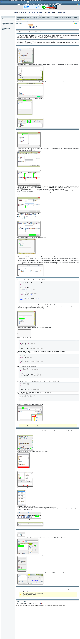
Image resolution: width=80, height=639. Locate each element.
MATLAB (40, 3)
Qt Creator (60, 3)
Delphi (24, 3)
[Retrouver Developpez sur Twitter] (78, 4)
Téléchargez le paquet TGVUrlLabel (22, 601)
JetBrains (30, 3)
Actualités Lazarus (19, 4)
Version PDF (30, 26)
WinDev (50, 3)
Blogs (22, 0)
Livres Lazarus (51, 4)
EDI (20, 3)
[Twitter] (75, 23)
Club (42, 0)
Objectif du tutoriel (4, 19)
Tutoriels (16, 0)
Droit (40, 0)
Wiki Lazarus (55, 4)
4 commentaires (19, 19)
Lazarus (57, 3)
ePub (29, 27)
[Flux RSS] (77, 4)
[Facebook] (76, 23)
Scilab (43, 3)
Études (36, 0)
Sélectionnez (76, 340)
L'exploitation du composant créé (6, 28)
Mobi (34, 27)
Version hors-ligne (34, 26)
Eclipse (27, 3)
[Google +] (77, 23)
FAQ (19, 0)
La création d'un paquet (5, 22)
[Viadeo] (74, 23)
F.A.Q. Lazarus (38, 4)
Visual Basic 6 (53, 3)
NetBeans (37, 3)
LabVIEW (33, 3)
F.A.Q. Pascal (41, 4)
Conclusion (3, 29)
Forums (12, 0)
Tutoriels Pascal (33, 4)
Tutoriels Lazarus (28, 4)
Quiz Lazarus (59, 4)
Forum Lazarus (24, 4)
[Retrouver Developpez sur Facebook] (79, 4)
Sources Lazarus (46, 4)
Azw (31, 27)
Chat (25, 0)
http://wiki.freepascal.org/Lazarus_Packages (26, 43)
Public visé (3, 18)
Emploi (33, 0)
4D (22, 3)
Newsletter (29, 0)
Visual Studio (46, 3)
